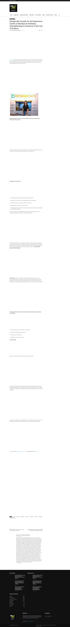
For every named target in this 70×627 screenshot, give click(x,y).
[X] (13, 33)
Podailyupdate (22, 516)
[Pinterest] (15, 33)
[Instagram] (48, 616)
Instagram (37, 451)
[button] (59, 15)
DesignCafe (12, 59)
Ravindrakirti (36, 516)
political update (32, 516)
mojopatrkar (18, 516)
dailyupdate (13, 516)
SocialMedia (40, 516)
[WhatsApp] (17, 33)
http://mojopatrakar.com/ (19, 536)
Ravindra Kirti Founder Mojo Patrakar (15, 30)
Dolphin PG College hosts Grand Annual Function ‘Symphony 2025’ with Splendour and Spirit (35, 530)
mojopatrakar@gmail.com (31, 621)
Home (10, 17)
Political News (27, 516)
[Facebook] (10, 33)
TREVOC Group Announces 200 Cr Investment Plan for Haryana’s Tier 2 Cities (17, 530)
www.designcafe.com (22, 451)
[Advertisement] (42, 8)
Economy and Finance (15, 17)
